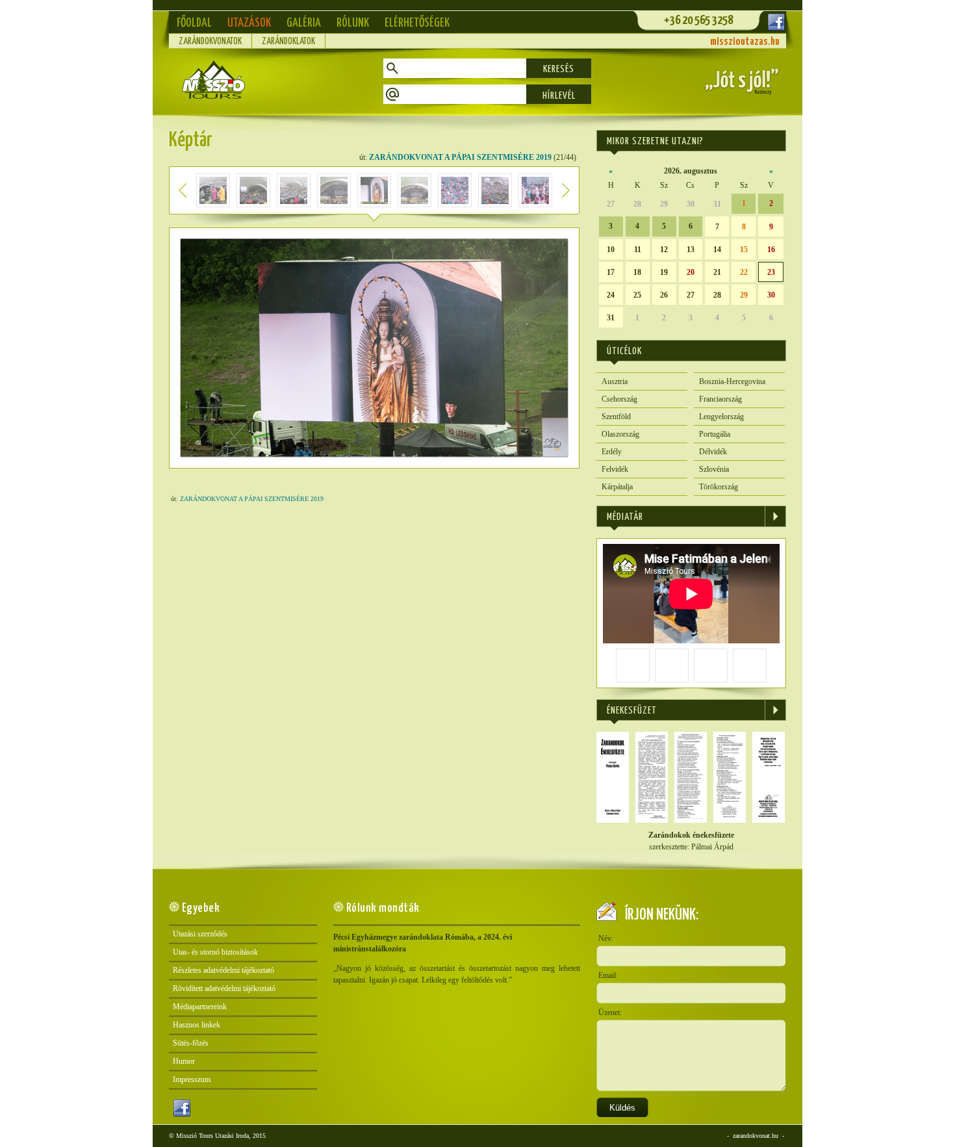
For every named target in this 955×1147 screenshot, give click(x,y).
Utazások (249, 23)
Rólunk (353, 23)
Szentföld (616, 416)
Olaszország (620, 434)
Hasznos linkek (196, 1024)
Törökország (718, 486)
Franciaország (720, 399)
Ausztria (615, 381)
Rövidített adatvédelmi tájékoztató (224, 988)
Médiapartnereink (200, 1006)
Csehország (619, 399)
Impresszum (191, 1079)
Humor (184, 1061)
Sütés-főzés (191, 1043)
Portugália (714, 434)
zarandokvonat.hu (755, 1135)
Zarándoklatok (288, 41)
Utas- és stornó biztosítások (215, 952)
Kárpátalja (617, 486)
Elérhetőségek (417, 23)
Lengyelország (721, 416)
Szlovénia (714, 469)
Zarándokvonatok (210, 41)
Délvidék (713, 451)
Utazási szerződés (200, 933)
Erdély (612, 451)
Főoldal (194, 23)
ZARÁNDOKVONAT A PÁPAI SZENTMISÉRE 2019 (460, 157)
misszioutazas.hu (745, 41)
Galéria (303, 23)
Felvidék (615, 469)
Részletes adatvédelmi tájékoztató (223, 970)
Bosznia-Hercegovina (732, 381)
